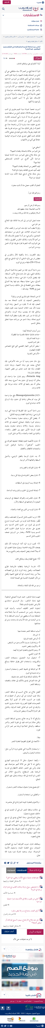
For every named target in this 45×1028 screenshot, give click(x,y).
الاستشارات (31, 15)
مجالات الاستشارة (33, 25)
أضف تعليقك (9, 931)
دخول (6, 2)
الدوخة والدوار (8, 914)
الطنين (5, 905)
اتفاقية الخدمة (27, 1001)
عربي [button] (39, 2)
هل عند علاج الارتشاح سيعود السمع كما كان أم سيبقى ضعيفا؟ (24, 921)
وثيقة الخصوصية (38, 1001)
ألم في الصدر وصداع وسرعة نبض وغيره (25, 911)
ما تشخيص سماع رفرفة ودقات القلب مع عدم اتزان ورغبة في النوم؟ (22, 888)
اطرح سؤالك (35, 21)
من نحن (12, 1001)
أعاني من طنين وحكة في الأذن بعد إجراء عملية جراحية (24, 900)
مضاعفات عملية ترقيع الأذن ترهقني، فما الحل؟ (22, 878)
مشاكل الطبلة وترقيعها (11, 881)
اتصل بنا (19, 1001)
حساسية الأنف (8, 893)
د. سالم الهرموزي (36, 54)
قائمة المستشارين (33, 29)
